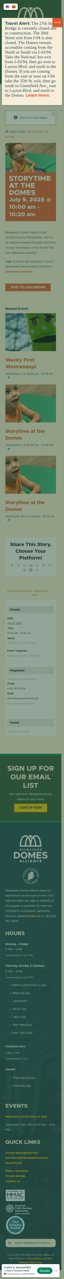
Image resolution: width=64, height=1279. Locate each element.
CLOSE (57, 22)
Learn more (37, 95)
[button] (7, 7)
